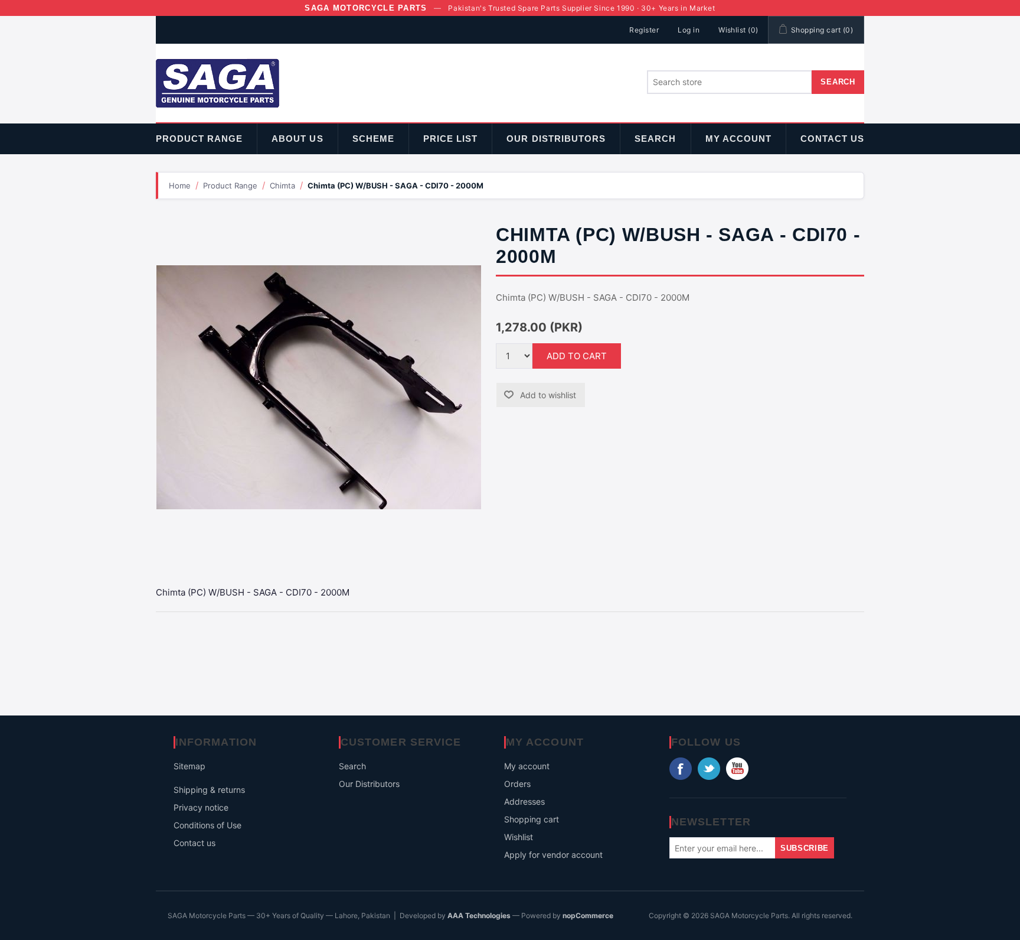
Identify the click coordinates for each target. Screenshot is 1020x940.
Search (655, 139)
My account (738, 139)
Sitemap (189, 766)
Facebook (680, 768)
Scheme (373, 139)
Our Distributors (556, 139)
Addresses (524, 801)
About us (297, 139)
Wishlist (518, 837)
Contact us (832, 139)
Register (644, 29)
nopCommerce (588, 915)
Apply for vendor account (553, 855)
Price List (450, 139)
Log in (688, 29)
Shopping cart (531, 819)
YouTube (737, 768)
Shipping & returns (209, 790)
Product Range (199, 139)
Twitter (709, 768)
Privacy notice (201, 807)
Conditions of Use (207, 825)
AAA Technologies (479, 915)
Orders (517, 784)
